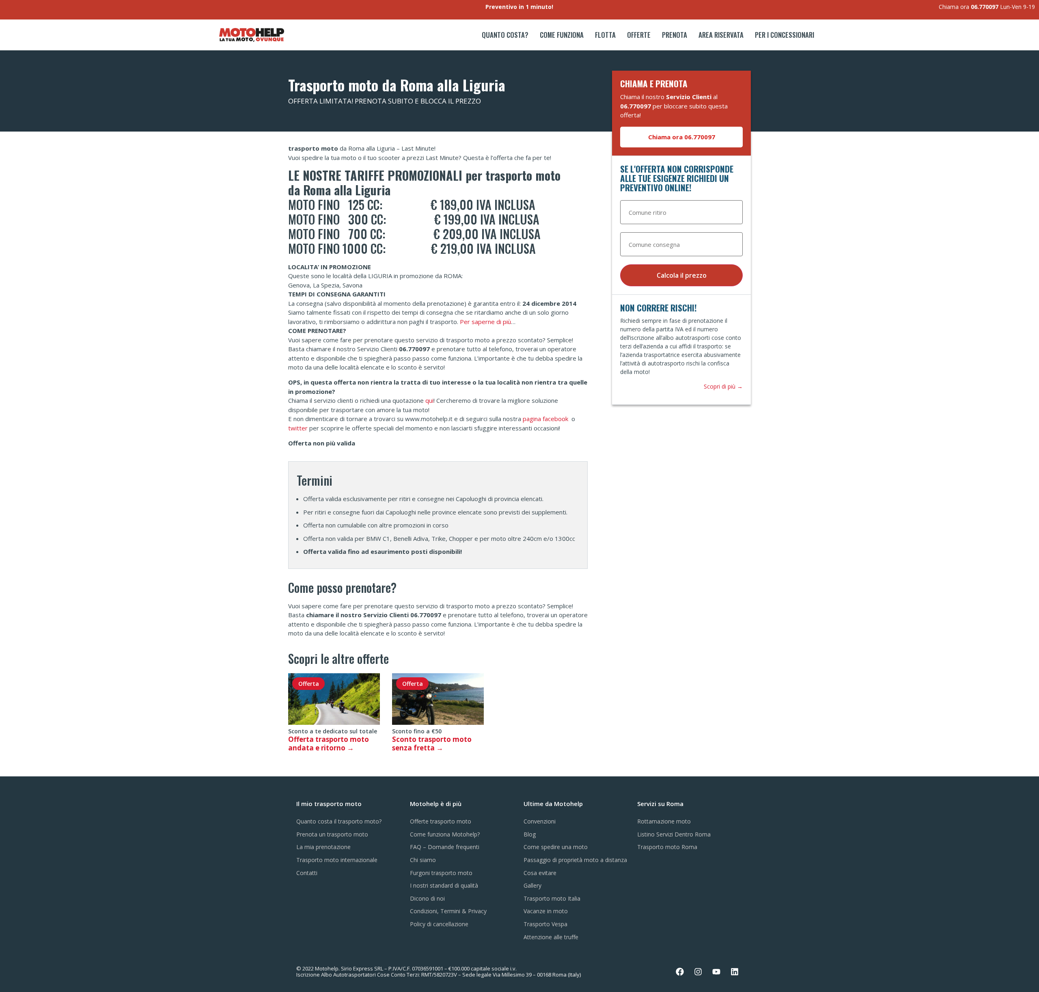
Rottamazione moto (664, 821)
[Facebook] (680, 972)
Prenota (674, 35)
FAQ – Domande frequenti (444, 847)
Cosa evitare (540, 873)
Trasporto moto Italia (552, 898)
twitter (298, 428)
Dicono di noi (427, 898)
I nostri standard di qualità (444, 885)
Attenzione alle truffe (551, 937)
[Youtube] (716, 972)
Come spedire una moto (556, 847)
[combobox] (681, 213)
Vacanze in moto (546, 911)
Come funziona (562, 35)
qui (429, 400)
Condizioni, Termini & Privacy (448, 911)
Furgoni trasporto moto (441, 873)
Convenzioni (540, 821)
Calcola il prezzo (682, 275)
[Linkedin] (734, 972)
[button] (681, 137)
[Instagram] (698, 972)
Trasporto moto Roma (667, 847)
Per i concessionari (784, 35)
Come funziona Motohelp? (445, 834)
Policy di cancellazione (439, 924)
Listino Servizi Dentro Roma (674, 834)
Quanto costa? (505, 35)
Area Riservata (721, 35)
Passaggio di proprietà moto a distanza (575, 860)
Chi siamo (423, 860)
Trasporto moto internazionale (336, 860)
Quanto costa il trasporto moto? (339, 821)
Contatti (306, 873)
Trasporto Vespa (545, 924)
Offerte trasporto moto (440, 821)
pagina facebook (546, 419)
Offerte (639, 35)
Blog (530, 834)
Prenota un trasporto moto (332, 834)
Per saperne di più (485, 322)
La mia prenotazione (323, 847)
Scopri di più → (723, 386)
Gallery (532, 885)
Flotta (605, 35)
